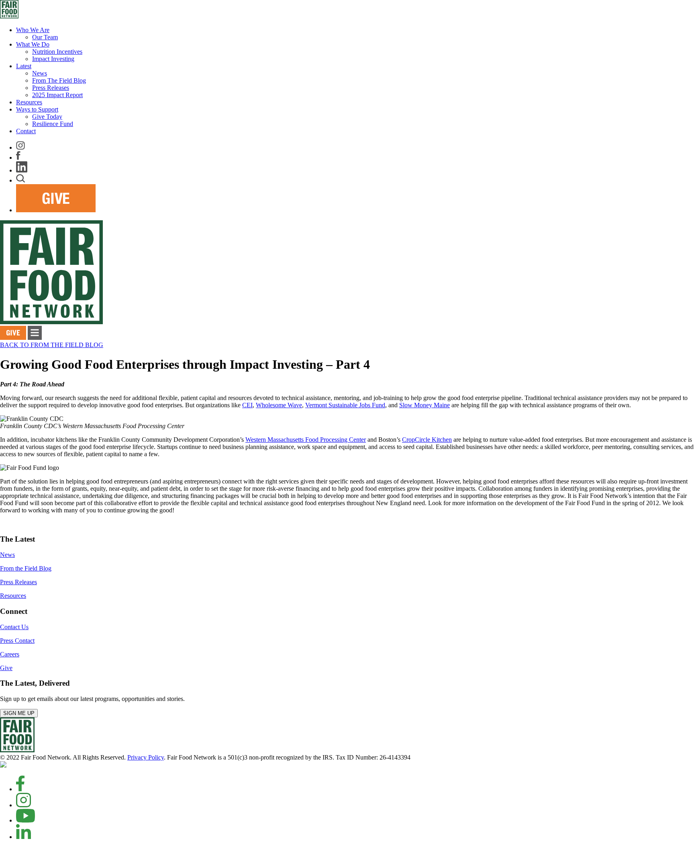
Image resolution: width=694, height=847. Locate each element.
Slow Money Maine (424, 405)
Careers (9, 654)
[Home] (17, 750)
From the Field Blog (25, 568)
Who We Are (32, 29)
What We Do (32, 44)
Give (6, 667)
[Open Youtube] (25, 820)
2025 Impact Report (57, 94)
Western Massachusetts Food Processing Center (305, 439)
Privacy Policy (145, 757)
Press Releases (50, 87)
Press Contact (17, 640)
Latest (23, 66)
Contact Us (14, 627)
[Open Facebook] (20, 789)
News (39, 73)
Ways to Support (37, 109)
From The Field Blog (59, 80)
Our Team (45, 37)
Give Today (47, 116)
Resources (29, 102)
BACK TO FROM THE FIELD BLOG (51, 344)
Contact (26, 131)
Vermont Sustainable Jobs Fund (345, 405)
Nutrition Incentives (57, 51)
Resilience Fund (52, 123)
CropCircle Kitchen (427, 439)
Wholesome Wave (279, 405)
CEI (247, 405)
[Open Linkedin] (23, 836)
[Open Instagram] (23, 805)
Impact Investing (53, 58)
